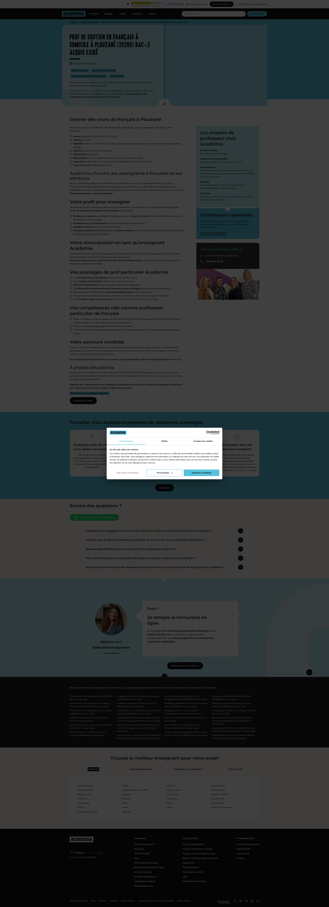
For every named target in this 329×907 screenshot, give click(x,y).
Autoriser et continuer (201, 473)
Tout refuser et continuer (127, 473)
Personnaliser (163, 473)
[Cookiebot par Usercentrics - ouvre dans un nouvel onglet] (208, 432)
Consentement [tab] (125, 441)
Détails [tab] (164, 441)
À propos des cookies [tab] (203, 441)
